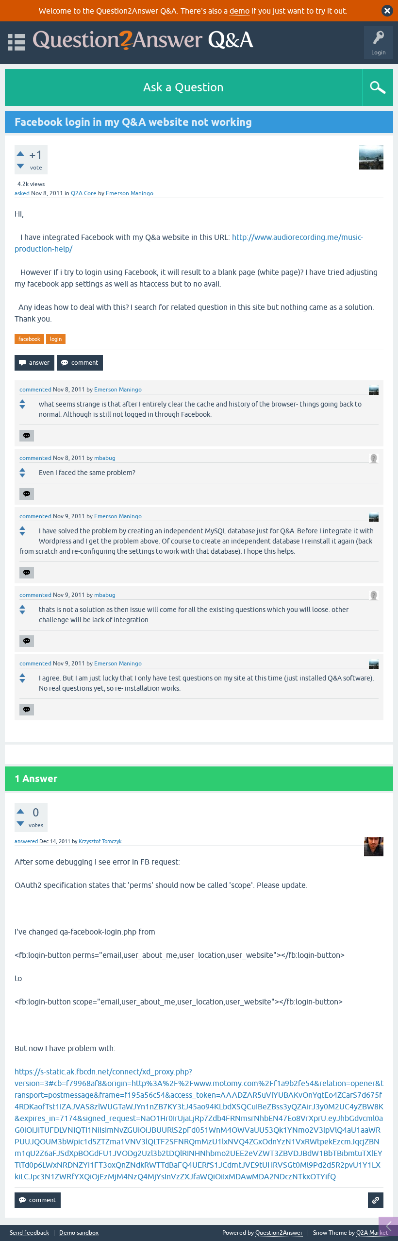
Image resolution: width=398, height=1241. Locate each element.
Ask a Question (183, 87)
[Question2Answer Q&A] (143, 38)
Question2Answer (279, 1232)
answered (26, 841)
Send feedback (29, 1233)
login (56, 339)
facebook (29, 339)
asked (22, 193)
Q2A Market (372, 1232)
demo (239, 10)
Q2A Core (84, 193)
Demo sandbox (79, 1233)
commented (35, 389)
